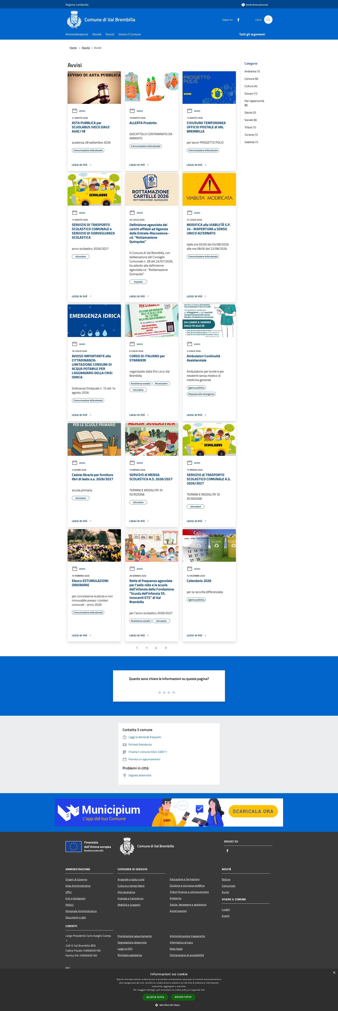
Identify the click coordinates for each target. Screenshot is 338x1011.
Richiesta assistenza (130, 955)
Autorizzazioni (178, 911)
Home (73, 48)
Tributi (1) (250, 127)
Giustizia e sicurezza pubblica (187, 885)
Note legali (176, 949)
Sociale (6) (251, 120)
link (203, 989)
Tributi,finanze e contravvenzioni (189, 892)
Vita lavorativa (126, 892)
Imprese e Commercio (130, 898)
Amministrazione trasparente (187, 936)
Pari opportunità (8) (254, 103)
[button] (169, 1005)
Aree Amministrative (77, 886)
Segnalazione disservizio (132, 942)
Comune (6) (251, 79)
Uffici (68, 892)
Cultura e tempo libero (131, 886)
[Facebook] (236, 19)
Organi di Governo (76, 879)
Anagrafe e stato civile (131, 879)
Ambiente (175, 898)
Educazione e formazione (184, 879)
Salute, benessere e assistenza (188, 904)
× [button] (334, 972)
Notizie (226, 879)
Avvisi (82, 111)
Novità (86, 48)
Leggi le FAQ (125, 949)
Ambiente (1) (252, 71)
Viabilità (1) (251, 142)
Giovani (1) (251, 93)
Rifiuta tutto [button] (183, 997)
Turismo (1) (251, 135)
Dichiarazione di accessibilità (187, 955)
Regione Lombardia (76, 4)
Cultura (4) (251, 86)
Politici (69, 905)
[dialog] (169, 990)
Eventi (226, 916)
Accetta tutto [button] (155, 997)
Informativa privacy (181, 942)
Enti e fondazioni (75, 898)
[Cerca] (268, 19)
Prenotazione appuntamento (135, 936)
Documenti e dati (75, 917)
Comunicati (228, 886)
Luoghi (226, 909)
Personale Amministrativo (81, 911)
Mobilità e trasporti (129, 905)
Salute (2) (250, 112)
